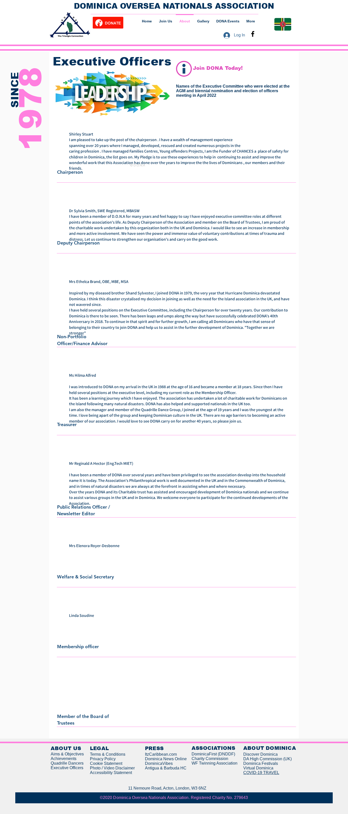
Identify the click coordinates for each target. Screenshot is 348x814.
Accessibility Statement (111, 772)
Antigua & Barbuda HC (165, 768)
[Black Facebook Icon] (253, 34)
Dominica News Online (166, 759)
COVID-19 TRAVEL (261, 772)
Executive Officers (67, 768)
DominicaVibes (159, 763)
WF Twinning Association (214, 763)
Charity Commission (210, 758)
